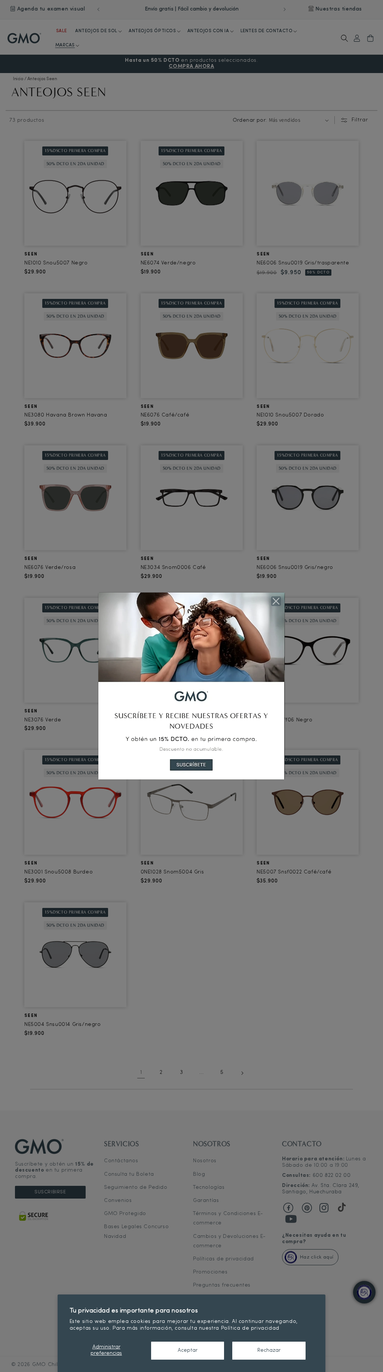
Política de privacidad (250, 1328)
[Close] (276, 601)
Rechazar (269, 1350)
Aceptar (187, 1350)
